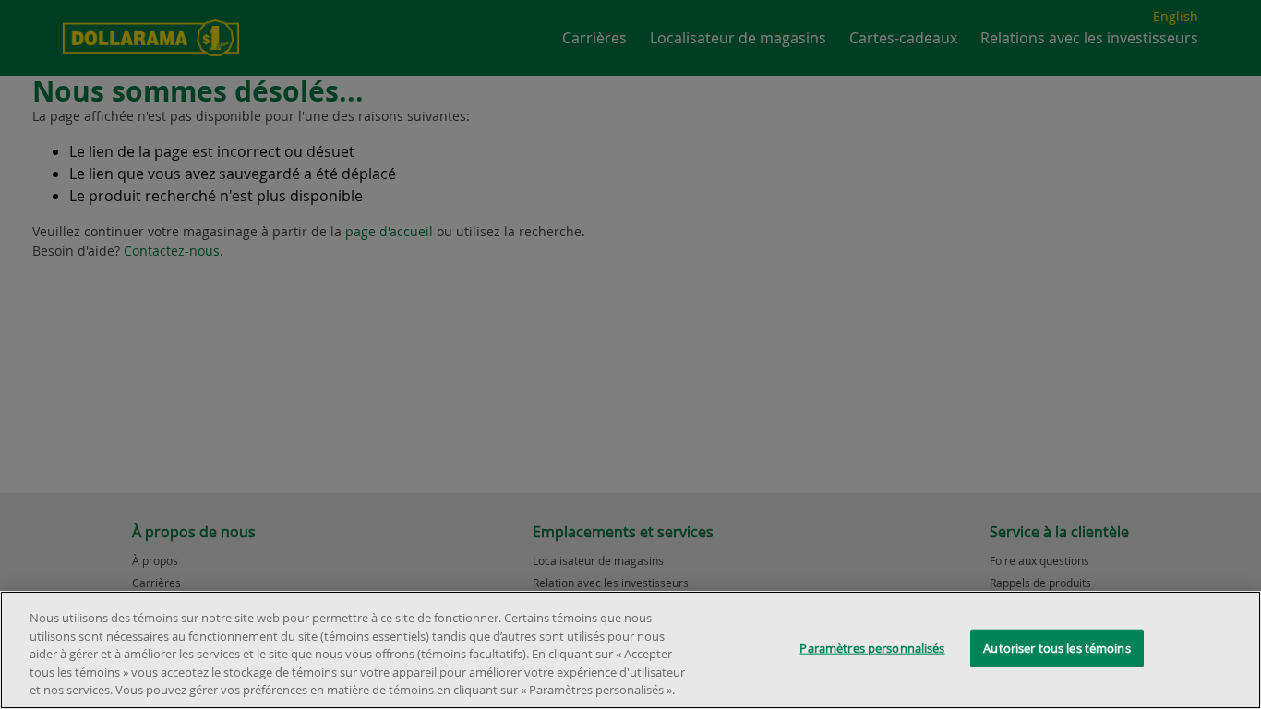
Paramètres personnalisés (871, 648)
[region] (630, 650)
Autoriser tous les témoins (1056, 648)
